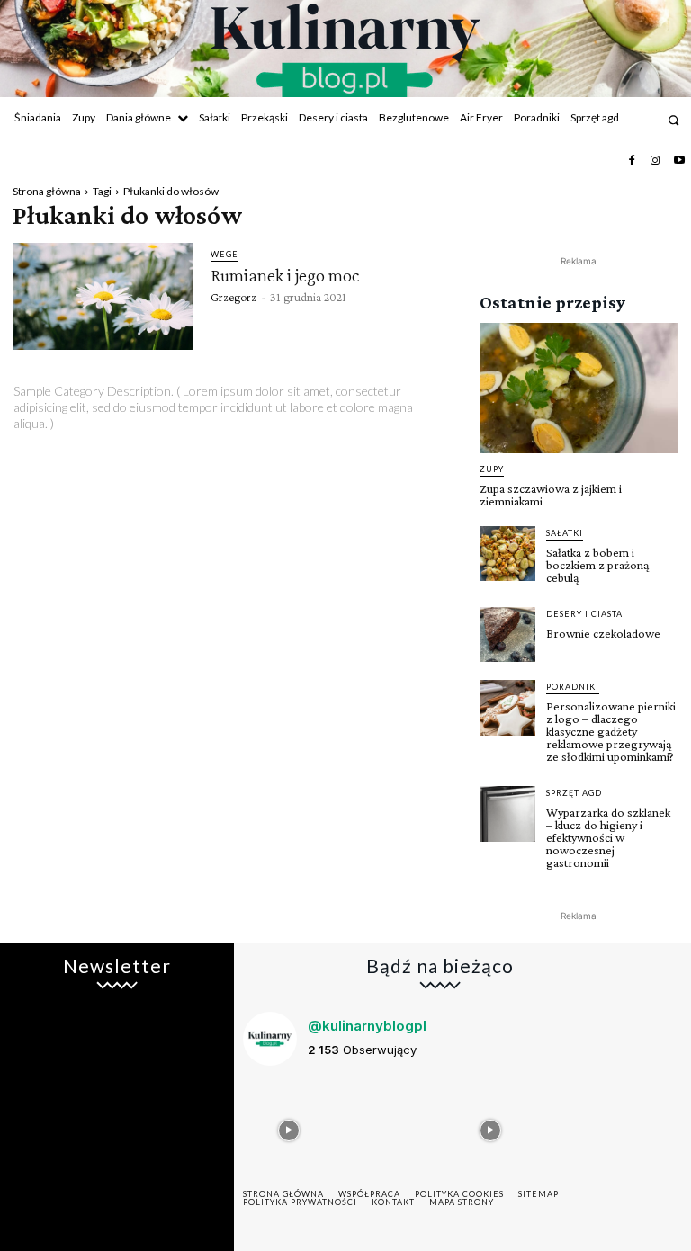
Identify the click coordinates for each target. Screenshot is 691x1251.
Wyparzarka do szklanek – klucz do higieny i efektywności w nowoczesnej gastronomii (608, 837)
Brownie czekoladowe (603, 633)
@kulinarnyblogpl (367, 1025)
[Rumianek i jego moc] (103, 297)
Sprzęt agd (574, 793)
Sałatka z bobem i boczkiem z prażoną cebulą (597, 565)
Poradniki (572, 687)
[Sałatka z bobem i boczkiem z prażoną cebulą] (507, 554)
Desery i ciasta (584, 614)
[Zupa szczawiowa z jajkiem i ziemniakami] (579, 388)
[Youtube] (679, 161)
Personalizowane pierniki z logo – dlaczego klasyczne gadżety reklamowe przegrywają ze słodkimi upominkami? (611, 731)
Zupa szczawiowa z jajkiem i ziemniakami (551, 494)
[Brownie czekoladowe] (507, 635)
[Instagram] (655, 161)
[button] (673, 120)
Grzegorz (233, 297)
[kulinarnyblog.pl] (345, 50)
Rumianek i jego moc (285, 275)
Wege (224, 254)
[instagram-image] (289, 1126)
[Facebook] (631, 161)
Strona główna (47, 191)
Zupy (492, 469)
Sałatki (564, 533)
